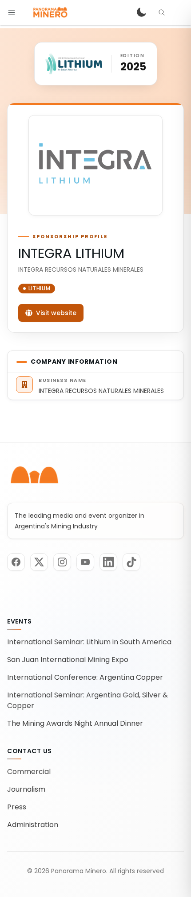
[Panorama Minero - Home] (49, 12)
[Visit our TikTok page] (131, 562)
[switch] (141, 12)
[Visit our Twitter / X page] (39, 562)
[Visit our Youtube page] (85, 562)
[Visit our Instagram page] (62, 562)
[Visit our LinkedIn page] (108, 562)
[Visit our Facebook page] (16, 562)
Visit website (56, 312)
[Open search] (162, 12)
